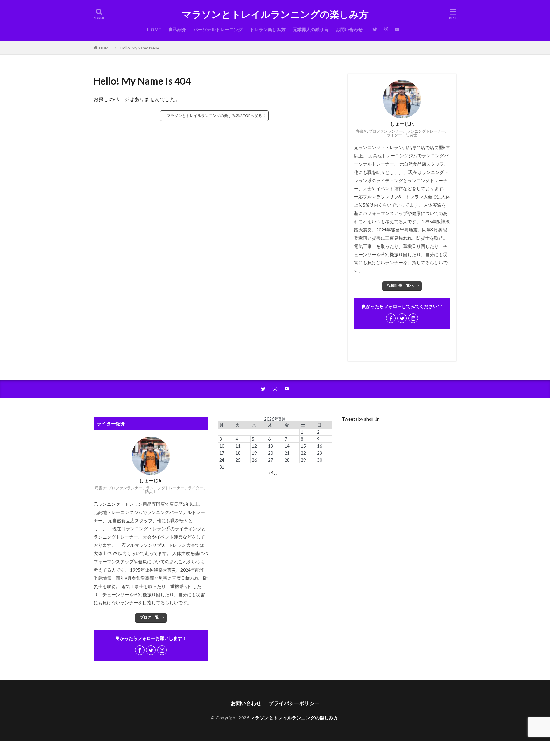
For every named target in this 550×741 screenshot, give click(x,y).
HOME (154, 29)
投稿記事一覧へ (400, 285)
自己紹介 (177, 29)
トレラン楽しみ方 (268, 29)
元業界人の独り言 (310, 29)
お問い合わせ (349, 29)
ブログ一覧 (149, 617)
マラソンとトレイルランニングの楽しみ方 (275, 14)
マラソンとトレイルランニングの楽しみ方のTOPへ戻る (214, 115)
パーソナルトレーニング (218, 29)
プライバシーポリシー (294, 703)
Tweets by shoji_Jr (360, 419)
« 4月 (273, 472)
